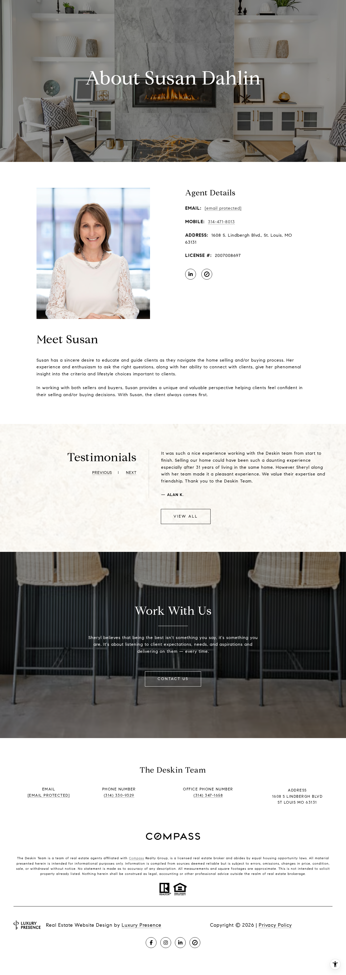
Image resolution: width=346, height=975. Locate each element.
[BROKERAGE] (206, 274)
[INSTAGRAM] (165, 942)
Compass (136, 858)
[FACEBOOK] (151, 942)
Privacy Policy (275, 925)
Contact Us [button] (173, 679)
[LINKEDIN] (190, 274)
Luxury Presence (141, 925)
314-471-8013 (221, 221)
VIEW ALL (186, 516)
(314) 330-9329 (119, 795)
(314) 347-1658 (208, 795)
